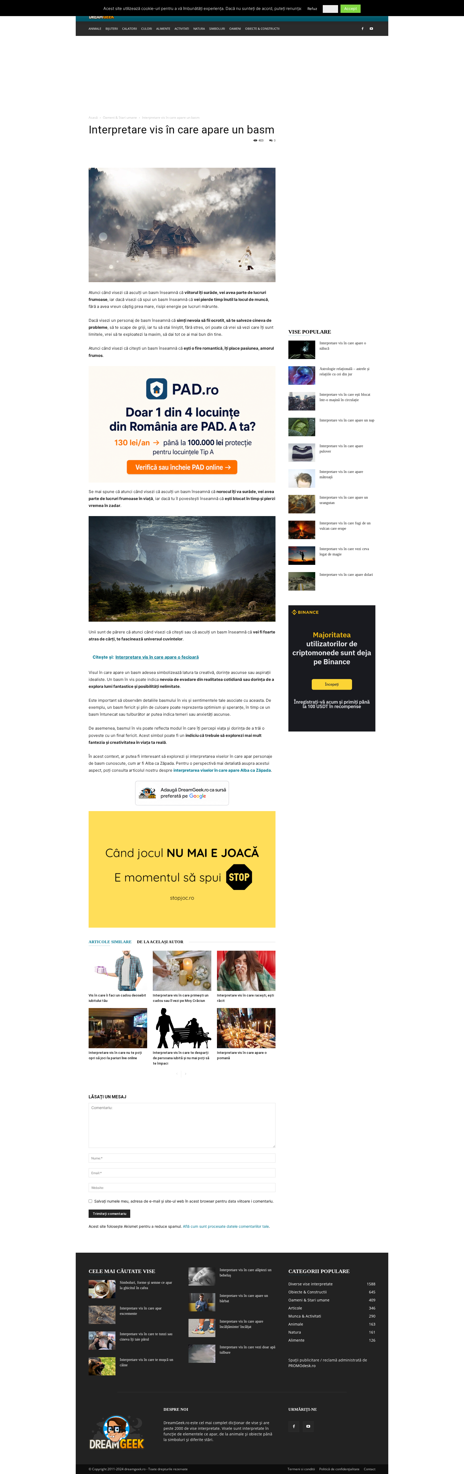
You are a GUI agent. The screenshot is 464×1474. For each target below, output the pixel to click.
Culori (146, 29)
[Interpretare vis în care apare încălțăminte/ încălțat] (202, 1328)
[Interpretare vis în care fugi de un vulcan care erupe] (301, 530)
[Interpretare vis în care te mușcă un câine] (102, 1366)
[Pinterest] (118, 152)
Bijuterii (112, 29)
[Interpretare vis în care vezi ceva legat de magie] (301, 555)
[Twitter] (106, 152)
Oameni (235, 29)
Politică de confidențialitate (339, 1469)
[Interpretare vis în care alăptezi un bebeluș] (202, 1276)
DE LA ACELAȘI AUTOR (160, 942)
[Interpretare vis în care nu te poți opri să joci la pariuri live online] (118, 1028)
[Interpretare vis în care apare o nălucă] (301, 350)
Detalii (330, 9)
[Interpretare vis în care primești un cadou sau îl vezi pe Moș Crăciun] (182, 971)
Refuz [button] (312, 8)
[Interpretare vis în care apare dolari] (301, 581)
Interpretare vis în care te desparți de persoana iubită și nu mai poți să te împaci (181, 1058)
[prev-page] (176, 1074)
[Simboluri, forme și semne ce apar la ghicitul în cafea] (102, 1289)
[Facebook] (362, 28)
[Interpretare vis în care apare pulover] (301, 452)
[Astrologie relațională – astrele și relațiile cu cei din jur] (301, 375)
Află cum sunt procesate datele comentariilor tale (226, 1226)
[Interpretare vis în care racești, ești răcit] (246, 971)
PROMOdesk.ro (302, 1365)
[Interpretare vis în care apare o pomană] (246, 1028)
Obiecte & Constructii (262, 29)
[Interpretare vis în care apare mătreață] (301, 478)
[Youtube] (371, 28)
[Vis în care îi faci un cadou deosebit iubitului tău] (118, 971)
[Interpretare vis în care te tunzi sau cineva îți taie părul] (102, 1340)
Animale (95, 29)
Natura (199, 29)
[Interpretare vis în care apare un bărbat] (202, 1302)
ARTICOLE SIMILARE (110, 942)
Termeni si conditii (301, 1469)
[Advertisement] (232, 75)
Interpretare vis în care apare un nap (347, 420)
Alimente (163, 29)
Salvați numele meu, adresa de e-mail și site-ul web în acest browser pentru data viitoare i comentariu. (184, 1201)
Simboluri (217, 29)
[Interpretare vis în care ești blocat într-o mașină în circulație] (301, 401)
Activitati (182, 29)
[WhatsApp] (131, 152)
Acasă (93, 117)
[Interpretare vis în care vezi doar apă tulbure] (202, 1354)
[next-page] (185, 1074)
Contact (369, 1469)
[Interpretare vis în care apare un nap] (301, 427)
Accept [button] (350, 8)
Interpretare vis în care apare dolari (346, 575)
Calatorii (129, 29)
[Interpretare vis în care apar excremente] (102, 1315)
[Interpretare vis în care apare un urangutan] (301, 504)
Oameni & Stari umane (120, 117)
